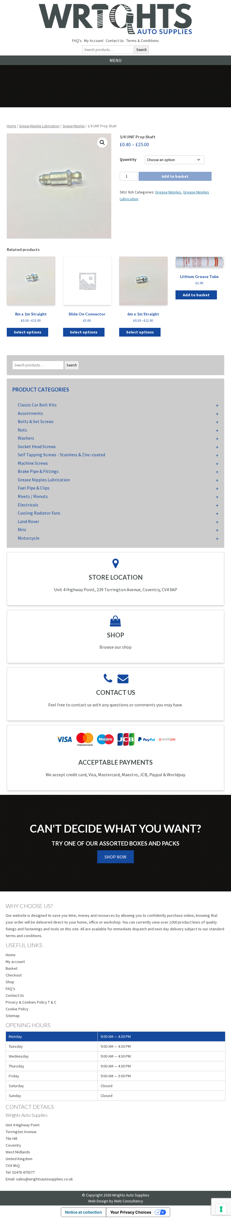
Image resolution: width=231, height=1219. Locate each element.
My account (15, 961)
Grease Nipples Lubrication (39, 126)
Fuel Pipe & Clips (34, 488)
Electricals (28, 505)
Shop (10, 981)
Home (11, 126)
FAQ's (77, 40)
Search (141, 49)
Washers (26, 438)
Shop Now (115, 857)
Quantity (128, 159)
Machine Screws (33, 463)
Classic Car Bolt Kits (37, 405)
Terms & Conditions (142, 40)
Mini (22, 529)
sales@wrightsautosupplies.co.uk (44, 1179)
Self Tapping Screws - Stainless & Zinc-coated (61, 454)
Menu (115, 60)
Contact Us (115, 40)
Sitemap (13, 1015)
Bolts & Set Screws (36, 421)
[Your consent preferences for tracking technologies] (221, 1209)
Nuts (22, 430)
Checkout (14, 975)
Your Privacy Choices (130, 1212)
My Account (93, 40)
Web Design (98, 1201)
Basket (11, 968)
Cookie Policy (17, 1008)
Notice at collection (83, 1212)
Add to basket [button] (196, 294)
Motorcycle (28, 538)
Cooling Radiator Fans (39, 513)
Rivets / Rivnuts (33, 496)
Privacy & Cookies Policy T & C (31, 1002)
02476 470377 (23, 1172)
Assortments (30, 413)
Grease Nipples (74, 126)
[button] (102, 142)
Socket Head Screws (37, 446)
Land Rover (28, 521)
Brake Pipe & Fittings (38, 471)
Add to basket (175, 176)
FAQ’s (10, 988)
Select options (27, 332)
